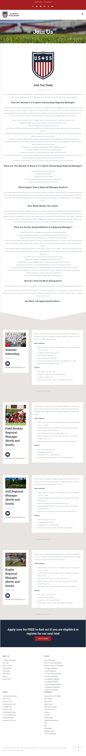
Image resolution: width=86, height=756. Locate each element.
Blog (45, 725)
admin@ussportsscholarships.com (15, 367)
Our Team (5, 663)
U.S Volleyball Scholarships (51, 679)
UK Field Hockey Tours (9, 712)
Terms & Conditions (50, 734)
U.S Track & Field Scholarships (52, 673)
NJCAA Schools (48, 704)
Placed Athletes (7, 668)
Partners (5, 676)
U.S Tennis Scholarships (51, 676)
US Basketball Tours (8, 717)
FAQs (45, 723)
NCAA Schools (48, 699)
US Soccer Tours (7, 701)
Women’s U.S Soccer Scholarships (53, 665)
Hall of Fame (6, 673)
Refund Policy (20, 750)
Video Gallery (48, 728)
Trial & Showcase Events (10, 696)
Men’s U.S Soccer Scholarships (53, 663)
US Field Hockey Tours (9, 704)
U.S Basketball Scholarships (52, 687)
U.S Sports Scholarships (9, 660)
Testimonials (6, 671)
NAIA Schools (48, 701)
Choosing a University (50, 707)
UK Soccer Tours (7, 709)
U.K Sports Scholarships (51, 690)
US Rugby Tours (7, 707)
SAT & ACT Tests (49, 709)
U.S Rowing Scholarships (51, 682)
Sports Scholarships (50, 660)
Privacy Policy (12, 750)
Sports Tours (6, 699)
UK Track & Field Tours (9, 715)
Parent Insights (48, 717)
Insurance (47, 715)
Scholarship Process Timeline (52, 696)
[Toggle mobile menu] (82, 14)
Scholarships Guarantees (51, 720)
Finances (46, 712)
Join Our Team (7, 679)
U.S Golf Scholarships (50, 671)
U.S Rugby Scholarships (51, 668)
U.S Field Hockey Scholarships (52, 684)
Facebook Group (49, 731)
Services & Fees (7, 665)
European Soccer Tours (9, 720)
